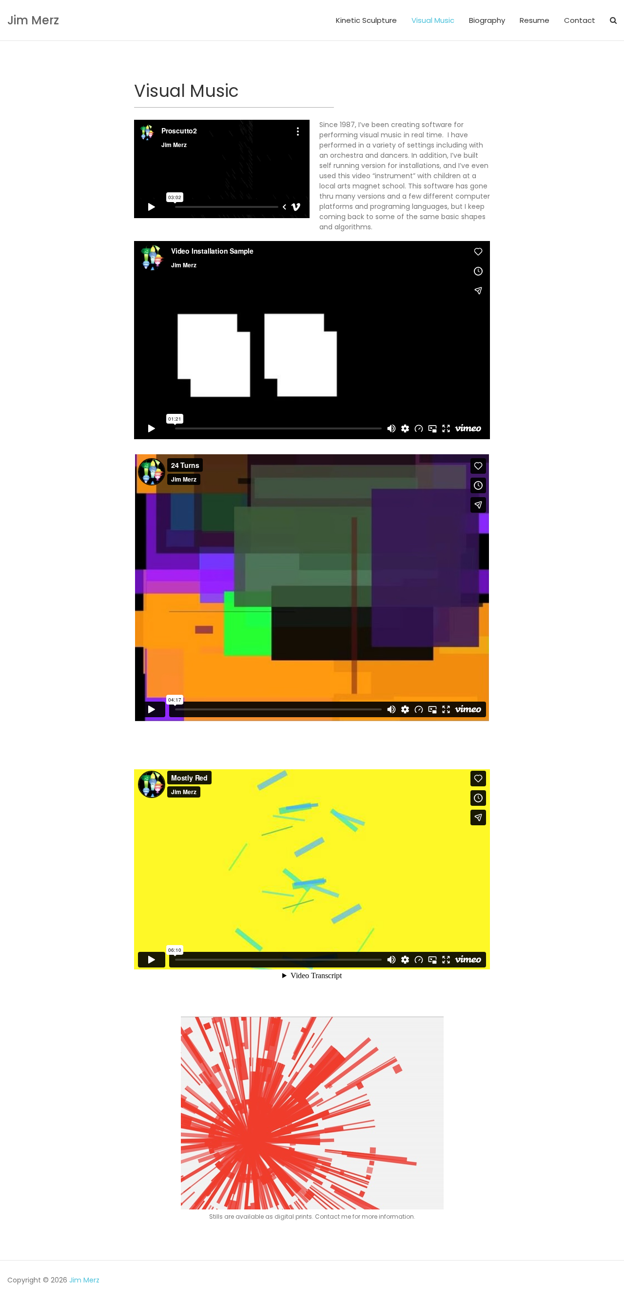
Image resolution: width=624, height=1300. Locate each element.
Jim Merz (33, 20)
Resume (534, 20)
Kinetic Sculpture (366, 20)
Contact (579, 20)
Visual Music (432, 20)
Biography (487, 20)
